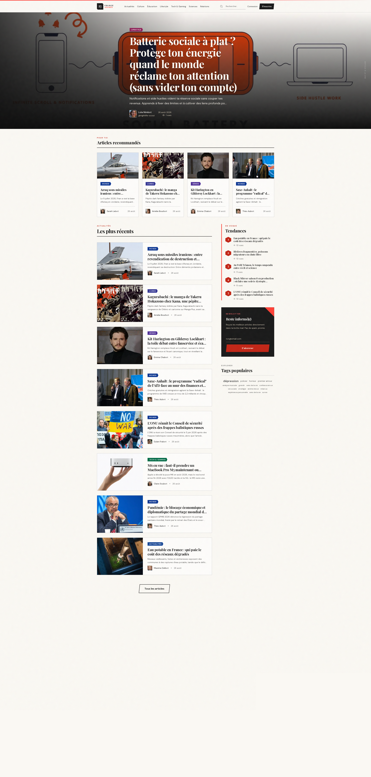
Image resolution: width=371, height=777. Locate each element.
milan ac (264, 389)
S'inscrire (267, 6)
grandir (242, 385)
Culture (140, 6)
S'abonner (248, 348)
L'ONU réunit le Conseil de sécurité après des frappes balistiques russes (253, 293)
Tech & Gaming (178, 6)
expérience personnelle (238, 392)
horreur (252, 381)
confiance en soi (266, 385)
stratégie (242, 389)
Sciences (193, 6)
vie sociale (232, 389)
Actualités (129, 6)
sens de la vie (252, 385)
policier (243, 381)
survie (264, 392)
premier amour (265, 381)
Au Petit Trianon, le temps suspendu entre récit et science (253, 266)
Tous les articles (154, 588)
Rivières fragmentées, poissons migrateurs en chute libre (251, 253)
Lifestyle (164, 6)
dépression (231, 381)
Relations (204, 6)
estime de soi (253, 389)
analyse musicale (230, 385)
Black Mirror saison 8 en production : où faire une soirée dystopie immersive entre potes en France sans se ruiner (254, 280)
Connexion (252, 6)
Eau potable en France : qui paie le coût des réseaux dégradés (252, 240)
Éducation (152, 6)
